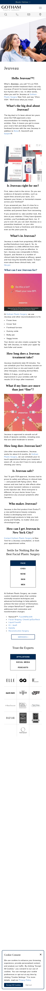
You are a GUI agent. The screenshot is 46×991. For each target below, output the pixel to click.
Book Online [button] (22, 2)
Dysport (7, 134)
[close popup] (40, 954)
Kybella (12, 628)
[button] (40, 8)
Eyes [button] (23, 569)
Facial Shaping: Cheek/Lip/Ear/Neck (24, 619)
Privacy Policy (25, 980)
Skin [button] (23, 579)
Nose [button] (23, 574)
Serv (23, 637)
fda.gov (7, 265)
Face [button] (23, 563)
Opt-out (29, 985)
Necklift (29, 617)
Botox (16, 131)
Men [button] (23, 585)
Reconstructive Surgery (19, 631)
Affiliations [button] (23, 657)
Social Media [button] (23, 662)
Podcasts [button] (23, 667)
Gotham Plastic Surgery (17, 314)
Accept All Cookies (13, 985)
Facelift (22, 617)
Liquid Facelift (15, 622)
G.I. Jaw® (13, 625)
